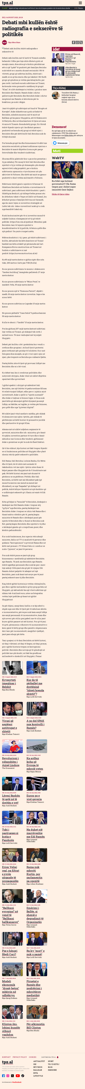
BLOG (50, 1067)
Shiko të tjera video (60, 194)
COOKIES (32, 1057)
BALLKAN (37, 1070)
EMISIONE (52, 1070)
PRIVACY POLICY (20, 1057)
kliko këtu (68, 135)
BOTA (35, 1073)
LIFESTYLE (38, 1076)
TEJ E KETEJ (53, 1064)
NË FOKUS (37, 1067)
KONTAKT (6, 1057)
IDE (34, 1064)
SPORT (51, 1061)
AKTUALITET (39, 1061)
